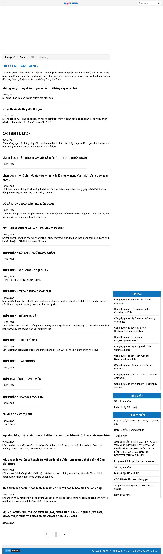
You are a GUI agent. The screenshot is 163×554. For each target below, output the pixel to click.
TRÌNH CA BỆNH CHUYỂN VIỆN (21, 379)
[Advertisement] (81, 30)
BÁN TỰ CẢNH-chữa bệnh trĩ (129, 430)
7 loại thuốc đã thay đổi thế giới (22, 109)
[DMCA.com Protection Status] (13, 551)
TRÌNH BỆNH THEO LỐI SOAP (20, 340)
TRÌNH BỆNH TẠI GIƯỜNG (18, 361)
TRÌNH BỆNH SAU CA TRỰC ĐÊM (23, 396)
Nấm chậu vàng (122, 494)
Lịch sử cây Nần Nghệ (125, 407)
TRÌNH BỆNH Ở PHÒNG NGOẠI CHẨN (25, 270)
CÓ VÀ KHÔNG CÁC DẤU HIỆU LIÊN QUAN (28, 203)
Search (159, 3)
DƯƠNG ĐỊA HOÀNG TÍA (126, 473)
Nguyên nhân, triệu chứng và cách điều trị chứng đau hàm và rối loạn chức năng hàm (56, 435)
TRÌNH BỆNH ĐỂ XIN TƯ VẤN (20, 315)
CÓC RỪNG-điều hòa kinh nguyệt (131, 479)
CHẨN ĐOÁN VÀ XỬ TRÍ (17, 414)
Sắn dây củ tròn (122, 401)
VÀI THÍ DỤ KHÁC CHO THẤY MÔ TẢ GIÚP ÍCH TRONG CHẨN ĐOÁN (44, 158)
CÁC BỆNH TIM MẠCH (16, 133)
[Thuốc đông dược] (71, 3)
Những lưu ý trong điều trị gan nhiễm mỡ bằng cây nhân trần (40, 88)
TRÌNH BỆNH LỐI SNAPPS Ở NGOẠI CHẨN (28, 252)
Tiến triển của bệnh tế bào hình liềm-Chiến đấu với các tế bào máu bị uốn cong (52, 488)
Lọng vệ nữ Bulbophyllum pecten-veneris (135, 461)
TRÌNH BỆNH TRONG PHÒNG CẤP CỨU (26, 291)
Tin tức (23, 57)
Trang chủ (10, 57)
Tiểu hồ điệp (120, 436)
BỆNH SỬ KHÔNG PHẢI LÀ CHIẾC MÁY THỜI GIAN (33, 228)
